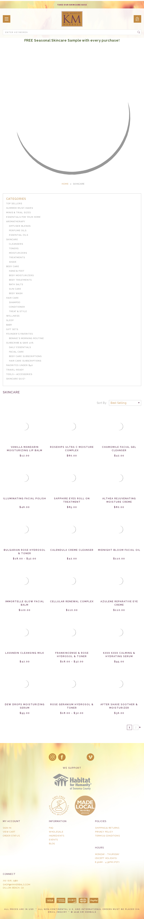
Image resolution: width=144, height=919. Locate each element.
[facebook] (62, 757)
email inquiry (57, 912)
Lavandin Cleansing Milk (24, 653)
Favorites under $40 (19, 365)
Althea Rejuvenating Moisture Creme (119, 500)
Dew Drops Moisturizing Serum (25, 706)
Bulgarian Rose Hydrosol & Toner (25, 552)
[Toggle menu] (6, 19)
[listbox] (125, 403)
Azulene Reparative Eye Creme (119, 603)
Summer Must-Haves (19, 208)
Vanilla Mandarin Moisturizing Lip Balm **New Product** (24, 450)
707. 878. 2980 (10, 880)
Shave (12, 262)
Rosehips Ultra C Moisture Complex (72, 449)
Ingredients (56, 836)
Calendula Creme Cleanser (72, 550)
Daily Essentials (20, 347)
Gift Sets (12, 329)
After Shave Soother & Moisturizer (119, 706)
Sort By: (102, 402)
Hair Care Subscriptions (25, 361)
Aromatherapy (15, 221)
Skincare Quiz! (15, 379)
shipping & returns (107, 828)
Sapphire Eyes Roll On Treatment (72, 500)
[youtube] (90, 757)
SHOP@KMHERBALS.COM (16, 884)
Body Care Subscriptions (25, 356)
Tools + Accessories (19, 374)
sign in (7, 828)
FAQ (51, 828)
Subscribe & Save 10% (19, 343)
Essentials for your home (23, 217)
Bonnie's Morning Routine (26, 338)
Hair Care (12, 298)
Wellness (13, 316)
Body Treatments (20, 280)
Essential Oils (18, 235)
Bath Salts (16, 284)
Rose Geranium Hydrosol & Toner (72, 706)
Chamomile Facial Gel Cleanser (119, 449)
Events (53, 840)
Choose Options (72, 429)
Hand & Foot (16, 271)
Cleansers (16, 244)
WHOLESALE (56, 832)
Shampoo (14, 302)
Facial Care (16, 352)
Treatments (17, 257)
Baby (9, 325)
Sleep (10, 320)
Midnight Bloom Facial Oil (119, 550)
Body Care (12, 266)
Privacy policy (104, 832)
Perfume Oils (17, 230)
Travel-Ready (15, 370)
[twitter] (71, 757)
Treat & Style (18, 311)
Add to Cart (24, 429)
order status (11, 836)
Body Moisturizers (21, 275)
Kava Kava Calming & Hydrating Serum (119, 655)
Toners (14, 248)
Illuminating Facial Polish (24, 498)
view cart (9, 832)
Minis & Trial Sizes (18, 212)
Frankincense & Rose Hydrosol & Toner (72, 655)
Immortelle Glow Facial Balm (24, 603)
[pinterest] (81, 757)
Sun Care (15, 289)
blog (52, 843)
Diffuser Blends (20, 226)
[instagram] (52, 757)
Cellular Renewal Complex (72, 601)
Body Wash (16, 293)
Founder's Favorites (19, 334)
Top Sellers (14, 203)
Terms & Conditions (107, 836)
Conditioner (17, 307)
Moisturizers (18, 253)
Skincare (12, 239)
